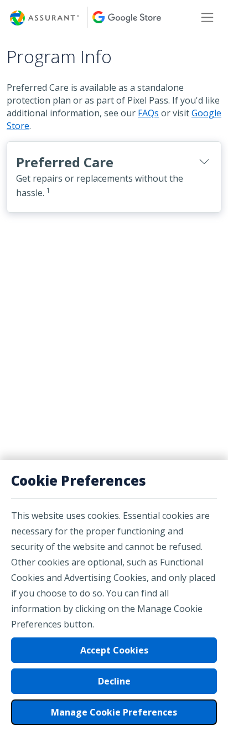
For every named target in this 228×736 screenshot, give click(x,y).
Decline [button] (114, 681)
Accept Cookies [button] (114, 650)
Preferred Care (99, 176)
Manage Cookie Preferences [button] (114, 712)
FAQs (148, 113)
